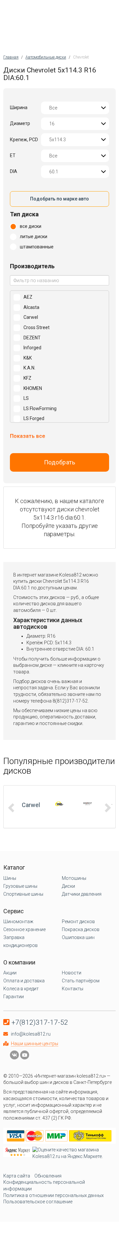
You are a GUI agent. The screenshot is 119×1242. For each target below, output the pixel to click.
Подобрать (59, 462)
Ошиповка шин (78, 937)
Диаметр (20, 123)
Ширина (18, 107)
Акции (10, 972)
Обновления (47, 1175)
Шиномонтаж (18, 921)
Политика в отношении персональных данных (53, 1195)
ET (13, 155)
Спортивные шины (23, 894)
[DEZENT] (87, 803)
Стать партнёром (80, 980)
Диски (68, 886)
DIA (13, 171)
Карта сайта (16, 1175)
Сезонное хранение (24, 929)
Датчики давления (81, 894)
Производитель (32, 266)
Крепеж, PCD (24, 139)
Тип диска (24, 214)
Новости (71, 972)
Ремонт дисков (78, 921)
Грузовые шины (20, 886)
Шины (9, 878)
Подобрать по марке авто (59, 198)
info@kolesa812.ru (31, 1034)
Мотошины (74, 878)
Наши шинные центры (34, 1043)
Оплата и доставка (24, 980)
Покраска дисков (80, 929)
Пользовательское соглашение (37, 1201)
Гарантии (13, 996)
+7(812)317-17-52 (40, 1022)
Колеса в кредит (21, 988)
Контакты (72, 988)
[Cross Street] (59, 803)
